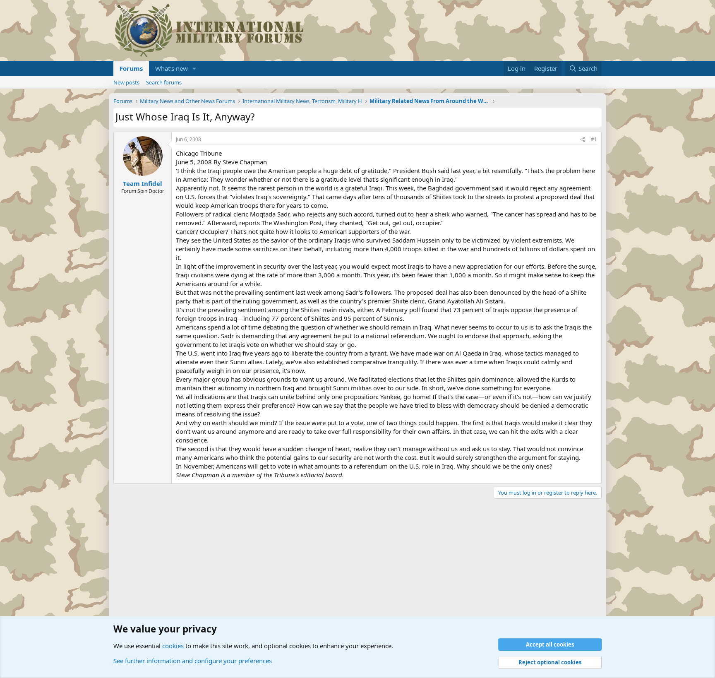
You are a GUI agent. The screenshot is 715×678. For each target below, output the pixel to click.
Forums (131, 68)
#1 (594, 139)
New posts (126, 82)
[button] (194, 68)
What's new (171, 68)
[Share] (582, 139)
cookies (173, 646)
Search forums (164, 82)
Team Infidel (142, 183)
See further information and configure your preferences (192, 660)
